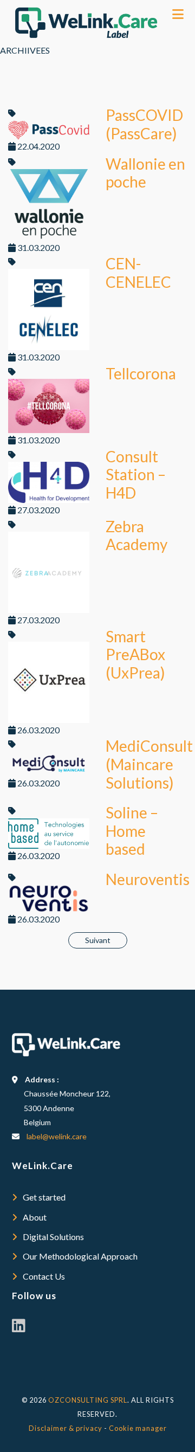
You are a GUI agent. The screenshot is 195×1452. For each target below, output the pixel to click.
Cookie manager (138, 1428)
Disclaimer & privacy (65, 1428)
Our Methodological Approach (80, 1256)
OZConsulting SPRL (87, 1400)
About (35, 1217)
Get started (44, 1197)
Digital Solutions (53, 1236)
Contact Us (44, 1276)
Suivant (97, 940)
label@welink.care (57, 1136)
